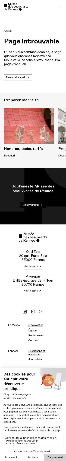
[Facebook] (25, 313)
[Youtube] (41, 313)
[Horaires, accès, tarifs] (29, 126)
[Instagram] (33, 313)
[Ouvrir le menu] (60, 7)
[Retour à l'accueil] (21, 7)
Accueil (8, 31)
